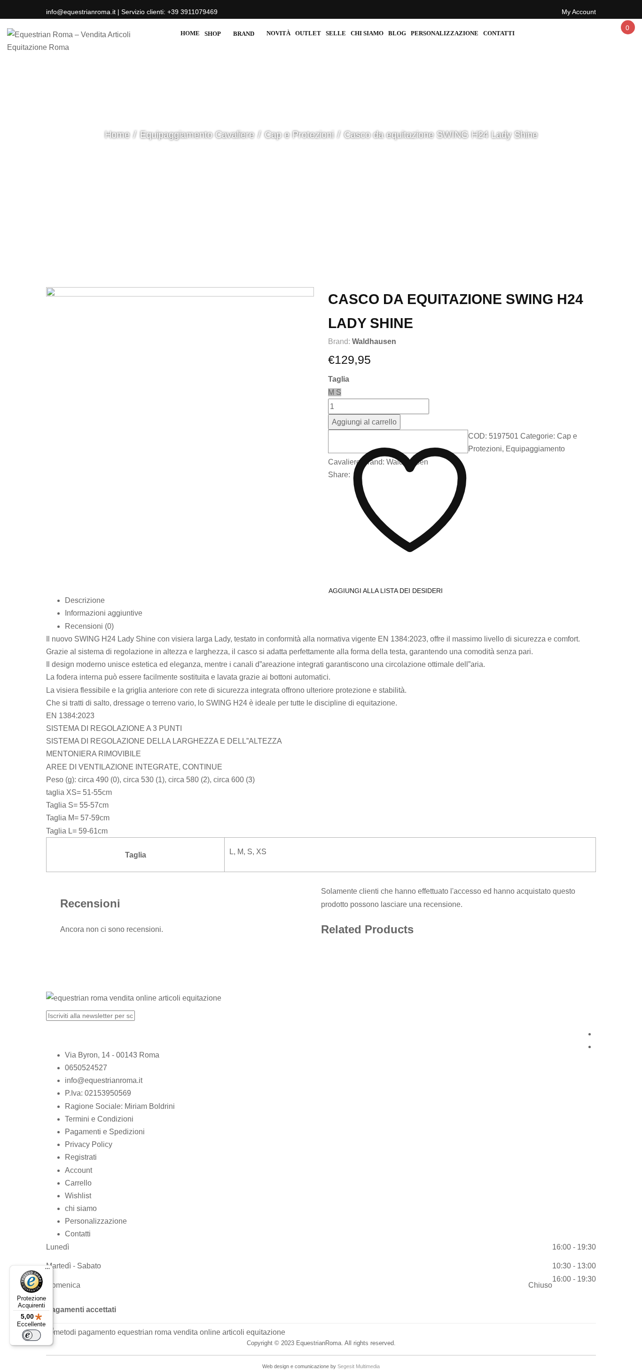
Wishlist (78, 1196)
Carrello (78, 1183)
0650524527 (86, 1068)
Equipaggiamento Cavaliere (197, 134)
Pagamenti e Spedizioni (105, 1132)
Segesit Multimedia (358, 1366)
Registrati (81, 1157)
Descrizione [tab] (85, 600)
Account (78, 1170)
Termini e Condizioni (99, 1119)
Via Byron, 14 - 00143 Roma (112, 1055)
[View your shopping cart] (627, 36)
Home (117, 134)
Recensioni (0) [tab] (89, 626)
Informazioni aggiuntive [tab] (103, 613)
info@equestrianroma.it (103, 1080)
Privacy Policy (88, 1144)
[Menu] (47, 1270)
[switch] (31, 1335)
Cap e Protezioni (299, 134)
